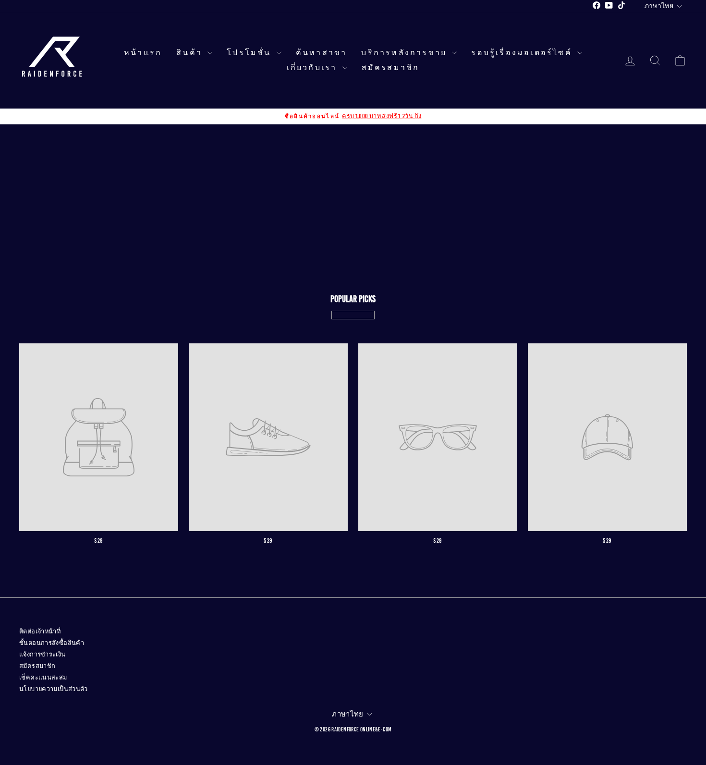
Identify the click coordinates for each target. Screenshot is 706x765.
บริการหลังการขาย (405, 53)
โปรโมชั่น (250, 53)
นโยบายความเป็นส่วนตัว (53, 689)
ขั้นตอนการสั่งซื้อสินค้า (51, 643)
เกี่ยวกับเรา (313, 67)
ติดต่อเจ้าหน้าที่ (40, 631)
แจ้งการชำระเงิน (42, 654)
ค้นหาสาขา (321, 53)
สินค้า (190, 53)
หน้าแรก (143, 53)
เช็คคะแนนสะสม (43, 677)
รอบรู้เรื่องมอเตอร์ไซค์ (523, 53)
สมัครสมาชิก (391, 67)
